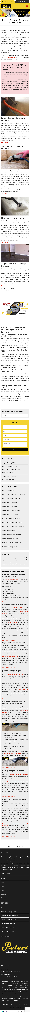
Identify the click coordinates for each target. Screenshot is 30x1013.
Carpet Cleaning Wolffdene (10, 514)
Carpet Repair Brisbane (9, 476)
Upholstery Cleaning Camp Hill (11, 498)
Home (3, 878)
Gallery (3, 886)
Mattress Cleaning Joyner (9, 490)
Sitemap (3, 894)
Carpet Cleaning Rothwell (9, 506)
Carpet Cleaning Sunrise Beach (11, 510)
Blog (2, 882)
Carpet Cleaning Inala (8, 530)
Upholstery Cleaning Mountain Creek (13, 526)
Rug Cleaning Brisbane (9, 479)
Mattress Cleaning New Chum (11, 518)
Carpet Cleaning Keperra (9, 502)
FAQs (2, 890)
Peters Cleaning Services (14, 1005)
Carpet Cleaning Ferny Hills (10, 538)
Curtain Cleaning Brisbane (8, 919)
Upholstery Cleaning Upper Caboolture (13, 494)
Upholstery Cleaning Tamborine (11, 543)
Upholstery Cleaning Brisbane (11, 469)
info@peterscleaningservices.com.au (10, 971)
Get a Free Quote (8, 1)
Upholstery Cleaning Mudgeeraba (12, 522)
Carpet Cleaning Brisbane (9, 463)
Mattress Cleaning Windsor (10, 547)
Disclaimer (18, 1007)
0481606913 (22, 2)
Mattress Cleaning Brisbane (10, 466)
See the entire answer (8, 602)
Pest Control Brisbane (8, 473)
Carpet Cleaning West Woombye (11, 534)
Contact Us (4, 898)
